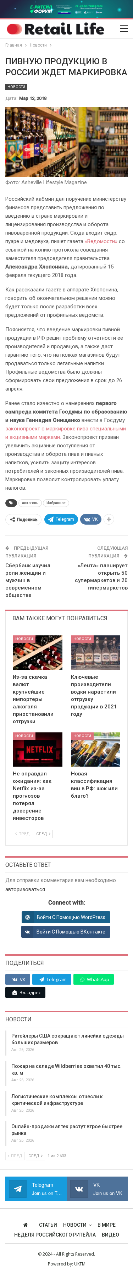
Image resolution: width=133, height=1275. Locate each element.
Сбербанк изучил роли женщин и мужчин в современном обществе (27, 580)
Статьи (48, 1225)
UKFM (79, 1264)
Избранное (56, 503)
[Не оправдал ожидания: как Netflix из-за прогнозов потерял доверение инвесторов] (37, 749)
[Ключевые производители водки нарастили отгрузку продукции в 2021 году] (96, 652)
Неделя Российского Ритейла (55, 1235)
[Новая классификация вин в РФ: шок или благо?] (96, 749)
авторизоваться (25, 889)
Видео (110, 1235)
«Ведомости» (100, 241)
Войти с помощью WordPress (71, 917)
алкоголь (30, 503)
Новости (16, 87)
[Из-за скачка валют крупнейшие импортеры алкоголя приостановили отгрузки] (37, 652)
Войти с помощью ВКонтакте (71, 932)
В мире (107, 1225)
